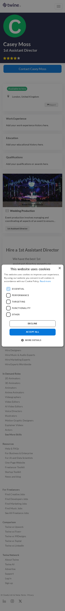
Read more (45, 281)
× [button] (59, 268)
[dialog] (32, 305)
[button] (32, 340)
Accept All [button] (32, 332)
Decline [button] (32, 323)
